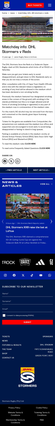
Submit (27, 322)
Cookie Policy (42, 408)
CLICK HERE (30, 144)
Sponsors (48, 336)
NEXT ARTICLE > (41, 170)
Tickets (6, 336)
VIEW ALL (45, 184)
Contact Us (8, 358)
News (5, 341)
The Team (7, 349)
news (12, 13)
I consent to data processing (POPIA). (20, 315)
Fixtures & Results (11, 345)
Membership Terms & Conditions (15, 421)
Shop (4, 353)
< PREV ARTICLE (14, 170)
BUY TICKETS (35, 5)
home (4, 13)
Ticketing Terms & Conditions (42, 413)
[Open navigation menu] (49, 5)
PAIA (42, 420)
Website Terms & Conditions (15, 413)
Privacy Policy (14, 408)
